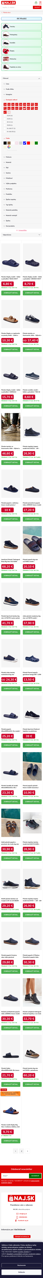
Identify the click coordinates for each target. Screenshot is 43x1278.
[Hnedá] (9, 143)
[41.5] (5, 108)
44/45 (9, 119)
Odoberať (35, 1176)
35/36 (9, 125)
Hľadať (37, 7)
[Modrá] (24, 143)
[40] (28, 104)
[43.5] (20, 108)
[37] (16, 104)
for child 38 (11, 132)
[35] (9, 104)
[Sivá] (20, 143)
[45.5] (32, 108)
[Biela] (12, 143)
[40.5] (32, 104)
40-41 (9, 122)
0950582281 (23, 1217)
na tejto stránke (23, 1252)
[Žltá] (32, 143)
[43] (16, 108)
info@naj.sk (23, 1214)
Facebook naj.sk (23, 1221)
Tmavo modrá (11, 150)
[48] (9, 112)
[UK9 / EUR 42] (9, 108)
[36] (12, 104)
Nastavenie (21, 1265)
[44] (24, 108)
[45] (28, 108)
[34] (5, 104)
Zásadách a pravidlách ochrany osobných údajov (23, 1254)
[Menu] (40, 2)
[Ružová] (16, 143)
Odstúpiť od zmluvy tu (22, 1236)
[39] (24, 104)
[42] (12, 108)
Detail (15, 293)
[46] (36, 108)
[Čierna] (5, 143)
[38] (20, 104)
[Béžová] (5, 146)
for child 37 (11, 128)
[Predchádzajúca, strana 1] (21, 1151)
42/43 (9, 116)
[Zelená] (36, 143)
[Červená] (28, 143)
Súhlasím (21, 1272)
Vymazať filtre (22, 230)
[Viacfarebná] (9, 146)
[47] (5, 112)
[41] (36, 104)
